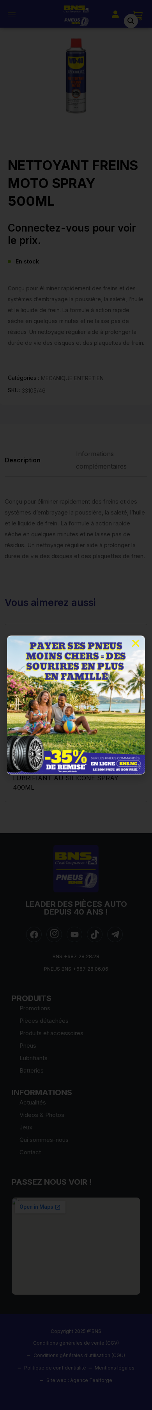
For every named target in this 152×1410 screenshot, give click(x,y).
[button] (136, 643)
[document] (76, 705)
